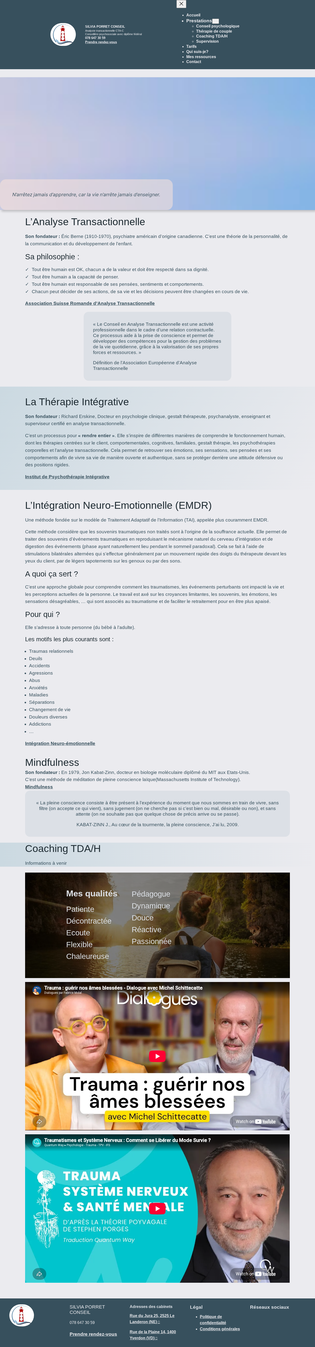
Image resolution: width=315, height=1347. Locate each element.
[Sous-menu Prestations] (215, 21)
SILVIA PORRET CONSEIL (105, 26)
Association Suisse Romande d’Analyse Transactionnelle (90, 303)
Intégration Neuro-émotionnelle (60, 743)
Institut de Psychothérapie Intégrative (67, 476)
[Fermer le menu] (181, 4)
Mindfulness (39, 786)
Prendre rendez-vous (101, 42)
